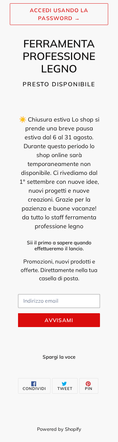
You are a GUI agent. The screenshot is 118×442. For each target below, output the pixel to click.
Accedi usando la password (59, 14)
